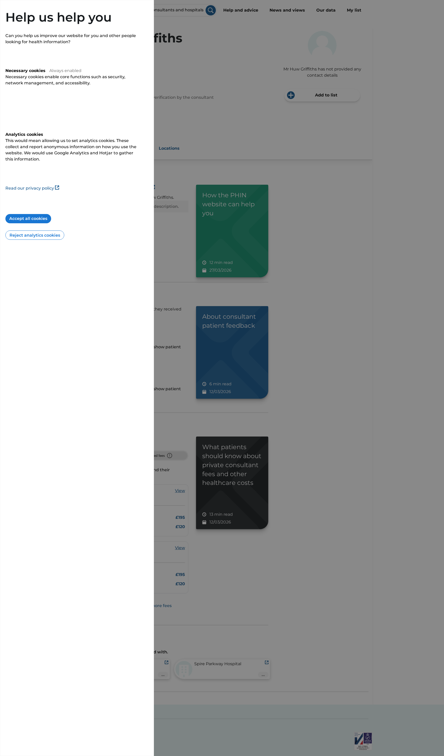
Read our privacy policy (29, 188)
